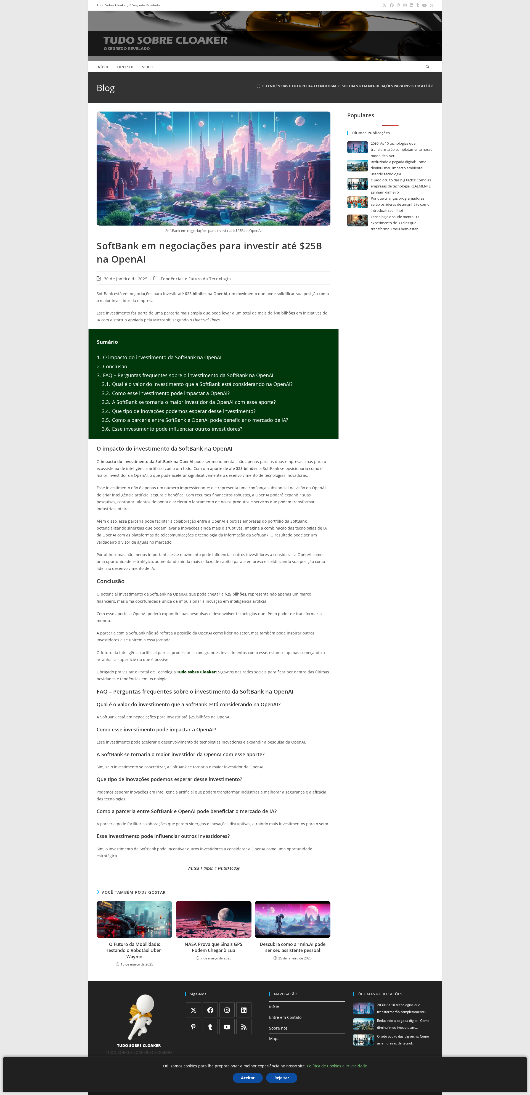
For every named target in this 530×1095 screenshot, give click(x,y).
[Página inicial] (258, 85)
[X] (193, 1009)
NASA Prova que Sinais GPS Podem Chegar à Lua (213, 947)
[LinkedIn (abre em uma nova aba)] (411, 5)
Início (274, 1006)
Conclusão (112, 366)
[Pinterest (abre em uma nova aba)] (398, 5)
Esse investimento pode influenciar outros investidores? (172, 428)
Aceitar (248, 1077)
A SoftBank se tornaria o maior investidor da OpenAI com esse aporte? (189, 402)
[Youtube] (227, 1026)
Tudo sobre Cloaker (196, 672)
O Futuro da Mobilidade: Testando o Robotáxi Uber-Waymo (134, 950)
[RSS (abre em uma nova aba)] (430, 5)
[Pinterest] (193, 1026)
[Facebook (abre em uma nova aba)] (391, 5)
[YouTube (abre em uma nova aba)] (424, 5)
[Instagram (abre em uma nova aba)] (405, 5)
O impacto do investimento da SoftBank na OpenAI (159, 357)
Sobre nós (278, 1028)
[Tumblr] (210, 1026)
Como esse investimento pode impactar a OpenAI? (166, 393)
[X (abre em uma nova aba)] (384, 5)
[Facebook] (210, 1009)
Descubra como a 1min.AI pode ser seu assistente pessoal (292, 947)
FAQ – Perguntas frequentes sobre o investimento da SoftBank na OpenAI (185, 375)
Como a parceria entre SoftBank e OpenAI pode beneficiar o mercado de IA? (195, 420)
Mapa (274, 1038)
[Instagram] (227, 1009)
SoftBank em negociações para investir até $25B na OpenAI (399, 85)
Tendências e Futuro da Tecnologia (196, 278)
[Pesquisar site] (427, 67)
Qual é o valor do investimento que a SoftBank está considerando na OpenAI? (197, 384)
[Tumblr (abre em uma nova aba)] (418, 5)
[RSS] (243, 1026)
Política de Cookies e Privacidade (337, 1065)
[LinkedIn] (243, 1009)
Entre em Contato (285, 1017)
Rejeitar (281, 1077)
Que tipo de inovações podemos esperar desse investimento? (179, 411)
